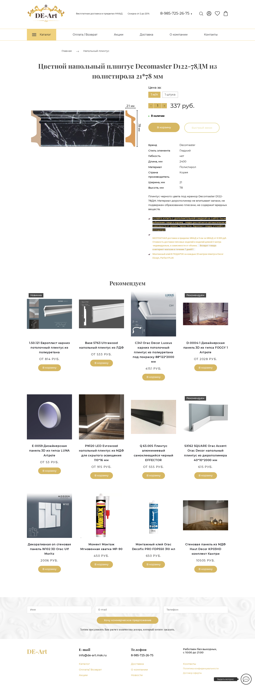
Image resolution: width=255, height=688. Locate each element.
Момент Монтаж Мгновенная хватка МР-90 (101, 547)
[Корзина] (225, 13)
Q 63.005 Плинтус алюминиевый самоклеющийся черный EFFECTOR (153, 453)
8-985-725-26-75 (176, 13)
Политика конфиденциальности (201, 668)
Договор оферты (192, 673)
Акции (118, 34)
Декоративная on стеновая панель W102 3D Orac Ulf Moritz (49, 549)
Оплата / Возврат (85, 34)
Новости (137, 675)
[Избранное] (217, 13)
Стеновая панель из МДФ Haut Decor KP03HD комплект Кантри (205, 549)
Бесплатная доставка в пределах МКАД (99, 13)
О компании (179, 34)
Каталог (84, 663)
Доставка (146, 34)
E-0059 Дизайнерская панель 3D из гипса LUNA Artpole (49, 450)
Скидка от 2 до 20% (139, 13)
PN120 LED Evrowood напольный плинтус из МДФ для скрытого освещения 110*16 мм (101, 453)
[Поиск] (201, 13)
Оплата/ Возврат (90, 669)
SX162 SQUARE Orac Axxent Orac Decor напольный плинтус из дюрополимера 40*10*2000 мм (205, 453)
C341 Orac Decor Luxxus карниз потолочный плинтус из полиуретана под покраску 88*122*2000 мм (153, 352)
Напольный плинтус (96, 51)
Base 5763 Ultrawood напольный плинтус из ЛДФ (101, 345)
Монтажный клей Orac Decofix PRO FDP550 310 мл (153, 547)
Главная (67, 51)
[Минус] (151, 105)
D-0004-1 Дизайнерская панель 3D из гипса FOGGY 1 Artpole (205, 347)
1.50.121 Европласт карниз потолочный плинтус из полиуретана (49, 347)
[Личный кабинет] (209, 13)
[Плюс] (164, 105)
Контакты (211, 34)
